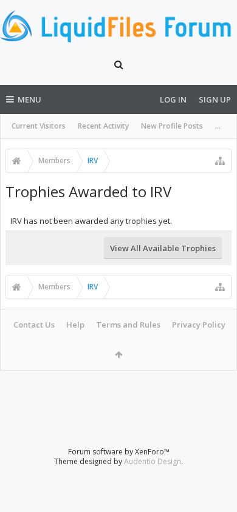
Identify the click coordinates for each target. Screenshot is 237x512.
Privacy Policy (198, 324)
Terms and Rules (128, 324)
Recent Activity (103, 126)
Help (75, 324)
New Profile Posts (172, 126)
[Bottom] (215, 489)
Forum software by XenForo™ (119, 451)
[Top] (215, 464)
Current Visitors (39, 126)
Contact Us (34, 324)
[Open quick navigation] (220, 160)
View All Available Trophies (163, 248)
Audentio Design (152, 461)
